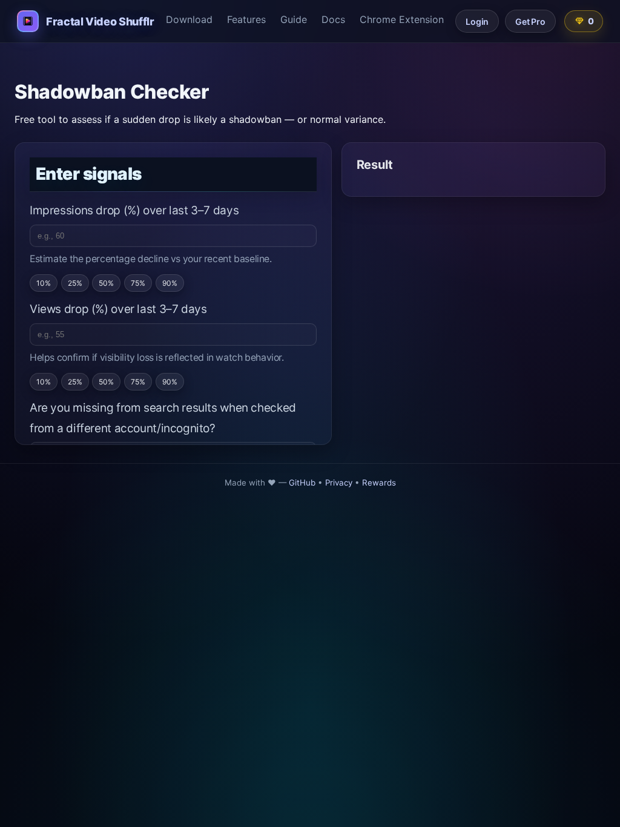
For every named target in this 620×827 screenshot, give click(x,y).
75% (138, 283)
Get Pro (530, 21)
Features (246, 19)
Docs (333, 19)
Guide (293, 19)
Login (477, 21)
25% (75, 283)
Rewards (379, 482)
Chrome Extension (402, 19)
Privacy (338, 482)
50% (106, 283)
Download (189, 19)
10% (43, 283)
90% (169, 283)
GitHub (302, 482)
